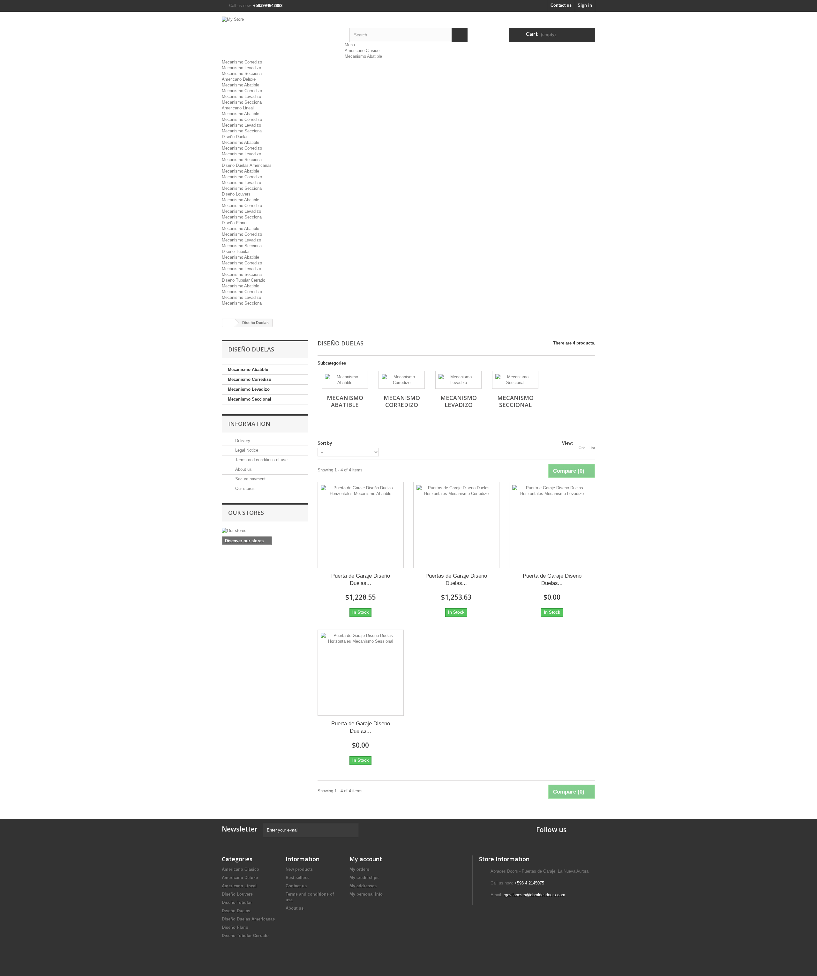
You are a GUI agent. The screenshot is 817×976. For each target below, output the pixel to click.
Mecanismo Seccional (242, 73)
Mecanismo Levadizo (241, 67)
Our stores (244, 488)
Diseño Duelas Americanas (247, 165)
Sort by (325, 443)
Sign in (585, 5)
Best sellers (297, 877)
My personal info (366, 894)
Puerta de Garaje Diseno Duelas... (552, 579)
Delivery (242, 440)
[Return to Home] (228, 323)
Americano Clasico (362, 50)
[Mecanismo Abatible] (345, 380)
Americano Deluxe (239, 79)
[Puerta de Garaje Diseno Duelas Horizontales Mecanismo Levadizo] (552, 525)
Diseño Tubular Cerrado (243, 280)
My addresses (363, 886)
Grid (582, 448)
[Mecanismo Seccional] (515, 380)
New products (299, 869)
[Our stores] (265, 531)
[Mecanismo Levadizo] (458, 380)
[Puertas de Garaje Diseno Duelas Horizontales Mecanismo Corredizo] (456, 525)
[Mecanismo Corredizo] (402, 380)
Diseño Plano (234, 222)
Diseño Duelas (235, 136)
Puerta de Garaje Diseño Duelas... (360, 579)
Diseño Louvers (236, 194)
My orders (359, 869)
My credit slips (364, 877)
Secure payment (250, 479)
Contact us (561, 5)
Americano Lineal (238, 108)
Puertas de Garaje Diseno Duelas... (456, 579)
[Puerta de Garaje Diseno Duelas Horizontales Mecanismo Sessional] (361, 673)
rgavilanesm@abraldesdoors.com (534, 894)
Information (249, 423)
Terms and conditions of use (261, 459)
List (592, 448)
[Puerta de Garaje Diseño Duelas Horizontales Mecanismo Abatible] (361, 525)
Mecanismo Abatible (363, 56)
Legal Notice (246, 450)
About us (243, 469)
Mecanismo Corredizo (242, 62)
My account (365, 859)
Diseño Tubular (236, 251)
